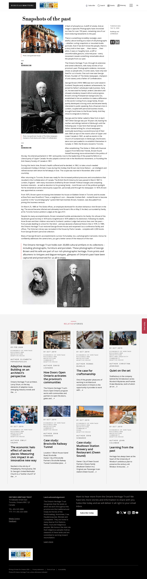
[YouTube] (137, 512)
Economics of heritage (21, 350)
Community (49, 360)
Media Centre (14, 518)
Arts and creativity (119, 356)
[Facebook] (118, 512)
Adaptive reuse (18, 355)
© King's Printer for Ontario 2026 (19, 569)
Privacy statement (38, 569)
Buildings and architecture (17, 353)
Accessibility (62, 569)
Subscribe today (87, 513)
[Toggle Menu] (131, 5)
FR (137, 5)
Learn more (48, 542)
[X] (121, 512)
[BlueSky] (125, 512)
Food (79, 430)
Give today (144, 326)
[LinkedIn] (133, 512)
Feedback (12, 521)
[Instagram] (129, 512)
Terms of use (50, 569)
